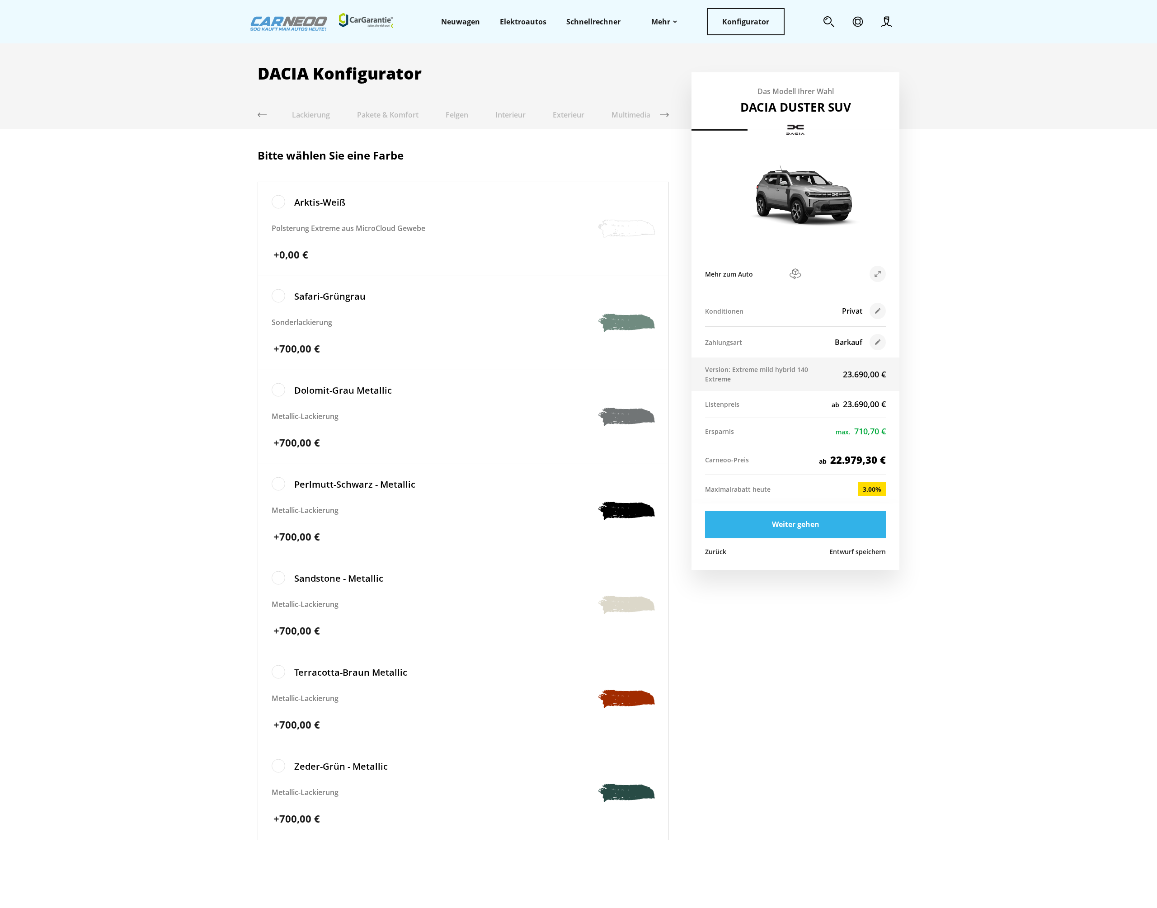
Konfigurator (745, 22)
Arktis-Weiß (319, 202)
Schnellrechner (593, 22)
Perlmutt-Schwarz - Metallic (354, 484)
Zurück (715, 551)
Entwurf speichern (857, 551)
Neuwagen (460, 22)
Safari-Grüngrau (330, 296)
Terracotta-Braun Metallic (350, 672)
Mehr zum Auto (729, 274)
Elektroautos (523, 22)
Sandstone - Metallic (338, 578)
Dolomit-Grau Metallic (343, 390)
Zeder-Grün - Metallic (341, 766)
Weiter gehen (795, 524)
